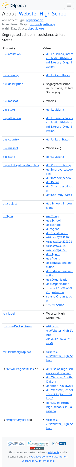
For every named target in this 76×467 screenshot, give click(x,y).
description (13, 84)
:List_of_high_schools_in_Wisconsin (59, 371)
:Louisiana (55, 109)
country (11, 75)
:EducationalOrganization (59, 290)
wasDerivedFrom (17, 326)
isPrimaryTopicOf (17, 352)
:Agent (52, 229)
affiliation (12, 54)
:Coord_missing (58, 165)
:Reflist (52, 182)
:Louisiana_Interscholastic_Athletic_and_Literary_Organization (59, 60)
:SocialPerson (57, 233)
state (9, 109)
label (9, 313)
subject (10, 203)
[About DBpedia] (14, 5)
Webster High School (43, 13)
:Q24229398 (59, 242)
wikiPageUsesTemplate (21, 165)
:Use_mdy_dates (59, 195)
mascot (10, 101)
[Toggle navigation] (69, 5)
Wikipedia (53, 452)
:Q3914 (56, 246)
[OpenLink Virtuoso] (16, 443)
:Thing (52, 216)
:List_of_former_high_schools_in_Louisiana (59, 407)
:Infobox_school (59, 178)
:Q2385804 (58, 237)
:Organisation (57, 280)
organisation (34, 20)
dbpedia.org (36, 28)
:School (53, 220)
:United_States (58, 75)
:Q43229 (56, 250)
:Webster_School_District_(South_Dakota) (59, 394)
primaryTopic (17, 420)
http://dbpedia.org (42, 24)
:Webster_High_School (59, 356)
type (8, 216)
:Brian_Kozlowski (59, 386)
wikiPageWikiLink (20, 369)
